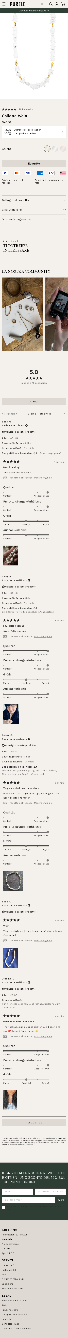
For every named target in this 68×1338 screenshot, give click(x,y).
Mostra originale (43, 478)
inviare (60, 1200)
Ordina (32, 413)
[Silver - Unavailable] (55, 149)
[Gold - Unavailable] (47, 149)
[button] (18, 109)
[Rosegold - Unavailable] (63, 149)
